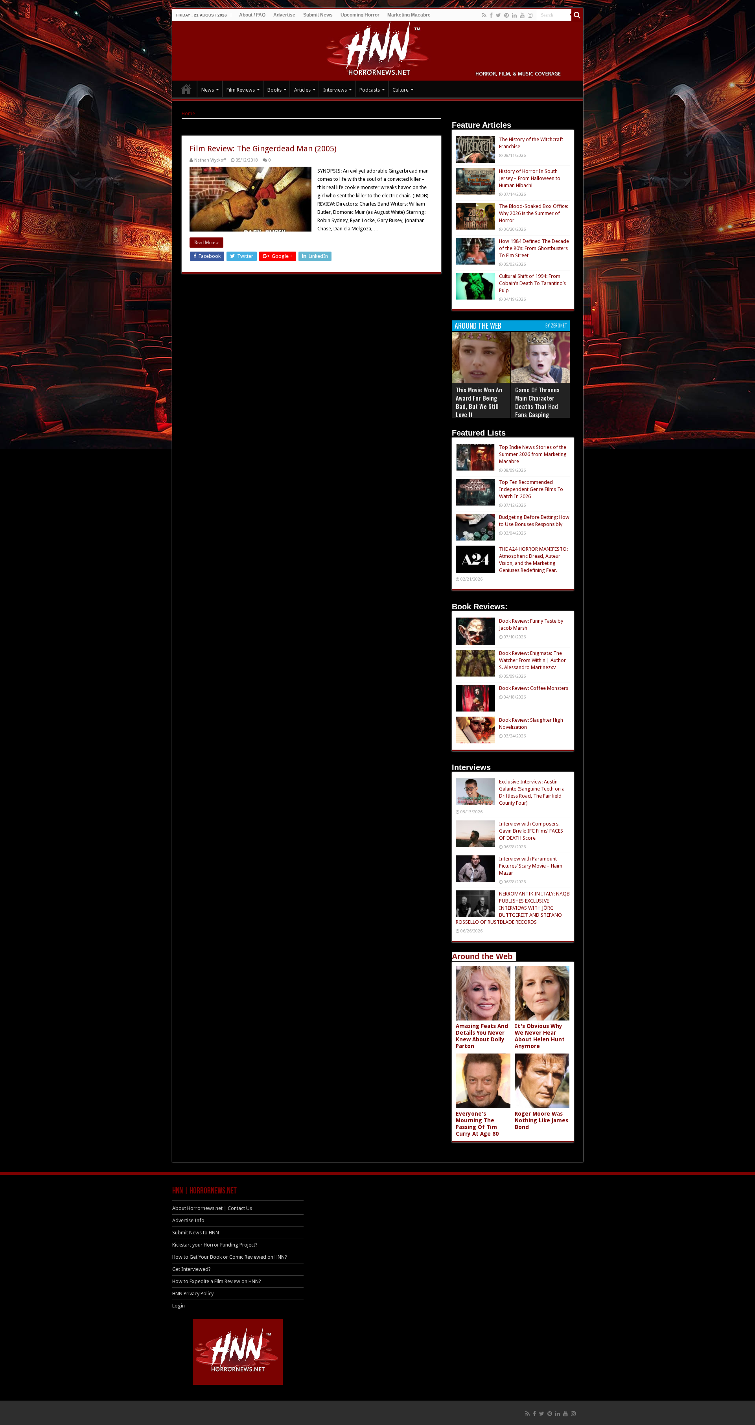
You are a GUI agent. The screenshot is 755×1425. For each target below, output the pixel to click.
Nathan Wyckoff (210, 160)
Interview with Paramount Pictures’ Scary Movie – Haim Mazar (530, 866)
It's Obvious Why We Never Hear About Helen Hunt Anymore (540, 1036)
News (207, 90)
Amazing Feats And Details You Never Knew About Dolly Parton (482, 1036)
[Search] (577, 15)
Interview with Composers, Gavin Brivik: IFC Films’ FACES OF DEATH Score (531, 831)
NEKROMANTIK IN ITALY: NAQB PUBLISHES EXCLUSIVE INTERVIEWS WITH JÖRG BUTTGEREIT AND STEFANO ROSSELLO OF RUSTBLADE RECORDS (513, 908)
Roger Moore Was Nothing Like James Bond (541, 1120)
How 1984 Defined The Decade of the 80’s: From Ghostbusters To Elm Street (534, 248)
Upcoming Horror (360, 15)
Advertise (284, 15)
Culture (400, 90)
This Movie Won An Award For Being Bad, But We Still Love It (479, 402)
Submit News (318, 15)
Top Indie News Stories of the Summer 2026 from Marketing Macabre (533, 454)
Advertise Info (188, 1220)
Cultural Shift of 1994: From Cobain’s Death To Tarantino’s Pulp (532, 283)
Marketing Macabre (409, 15)
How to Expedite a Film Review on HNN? (216, 1281)
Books (274, 90)
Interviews (335, 90)
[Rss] (484, 15)
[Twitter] (498, 15)
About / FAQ (252, 15)
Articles (302, 90)
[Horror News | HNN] (378, 49)
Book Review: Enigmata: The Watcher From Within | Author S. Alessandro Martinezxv (532, 660)
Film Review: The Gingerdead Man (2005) (263, 148)
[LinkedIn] (514, 15)
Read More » (206, 242)
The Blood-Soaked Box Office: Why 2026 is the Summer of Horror (533, 213)
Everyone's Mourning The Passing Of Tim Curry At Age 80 (477, 1124)
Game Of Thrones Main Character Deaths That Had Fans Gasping (537, 402)
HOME (186, 89)
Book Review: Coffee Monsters (533, 688)
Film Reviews (240, 90)
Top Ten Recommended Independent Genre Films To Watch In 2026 (531, 489)
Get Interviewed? (191, 1269)
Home (188, 113)
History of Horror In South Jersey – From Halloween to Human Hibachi (529, 178)
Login (178, 1306)
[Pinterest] (506, 15)
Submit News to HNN (195, 1233)
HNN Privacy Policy (193, 1293)
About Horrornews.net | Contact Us (212, 1208)
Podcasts (369, 90)
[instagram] (530, 15)
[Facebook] (491, 15)
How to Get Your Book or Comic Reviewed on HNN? (229, 1257)
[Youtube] (522, 15)
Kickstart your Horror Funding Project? (215, 1245)
